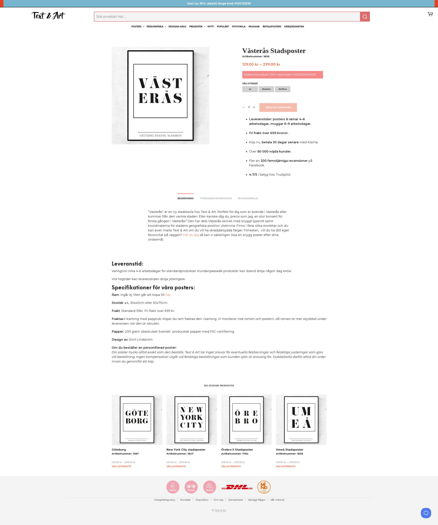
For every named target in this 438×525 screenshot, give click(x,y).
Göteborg (119, 449)
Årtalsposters (272, 27)
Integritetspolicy (164, 499)
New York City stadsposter (185, 449)
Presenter (195, 27)
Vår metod (277, 499)
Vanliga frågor (257, 499)
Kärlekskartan (294, 27)
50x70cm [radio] (283, 89)
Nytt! (211, 27)
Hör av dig (191, 235)
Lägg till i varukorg (278, 108)
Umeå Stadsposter (289, 449)
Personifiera (155, 27)
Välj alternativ (121, 466)
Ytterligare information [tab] (216, 199)
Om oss (218, 499)
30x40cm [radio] (266, 89)
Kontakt (185, 499)
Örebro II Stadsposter (237, 449)
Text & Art (220, 510)
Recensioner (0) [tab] (248, 199)
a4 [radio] (250, 89)
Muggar (254, 27)
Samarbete (235, 499)
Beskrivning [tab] (186, 199)
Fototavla (239, 27)
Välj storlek (250, 84)
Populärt (223, 27)
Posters (136, 27)
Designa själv (177, 27)
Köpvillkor (202, 499)
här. (168, 295)
